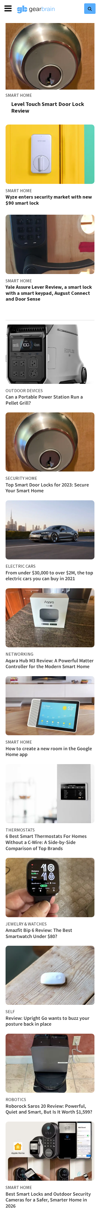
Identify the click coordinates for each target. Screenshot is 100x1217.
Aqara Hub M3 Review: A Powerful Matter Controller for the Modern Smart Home (50, 663)
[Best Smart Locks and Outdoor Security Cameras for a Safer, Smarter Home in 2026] (50, 1151)
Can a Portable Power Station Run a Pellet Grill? (44, 400)
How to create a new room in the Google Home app (49, 751)
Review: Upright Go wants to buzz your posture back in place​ (47, 1021)
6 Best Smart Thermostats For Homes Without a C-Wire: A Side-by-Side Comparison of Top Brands (46, 842)
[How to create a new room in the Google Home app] (50, 705)
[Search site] (90, 8)
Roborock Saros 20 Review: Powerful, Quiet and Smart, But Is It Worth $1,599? (49, 1109)
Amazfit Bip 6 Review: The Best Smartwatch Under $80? (39, 933)
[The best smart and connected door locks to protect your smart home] (50, 441)
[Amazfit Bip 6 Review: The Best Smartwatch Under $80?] (50, 887)
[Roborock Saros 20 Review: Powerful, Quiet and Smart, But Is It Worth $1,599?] (50, 1063)
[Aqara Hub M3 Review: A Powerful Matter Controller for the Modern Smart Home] (50, 617)
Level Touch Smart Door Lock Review (47, 107)
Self (10, 1011)
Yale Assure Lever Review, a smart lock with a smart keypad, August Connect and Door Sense (49, 293)
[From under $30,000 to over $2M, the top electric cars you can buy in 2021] (50, 529)
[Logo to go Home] (36, 9)
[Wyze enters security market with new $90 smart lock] (50, 154)
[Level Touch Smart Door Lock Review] (50, 56)
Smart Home (19, 95)
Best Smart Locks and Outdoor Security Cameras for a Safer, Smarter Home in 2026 (48, 1200)
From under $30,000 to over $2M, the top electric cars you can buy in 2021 (49, 575)
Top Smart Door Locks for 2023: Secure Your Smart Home (47, 487)
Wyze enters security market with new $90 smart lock (49, 200)
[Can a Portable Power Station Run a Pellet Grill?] (50, 354)
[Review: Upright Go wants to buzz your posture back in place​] (50, 975)
